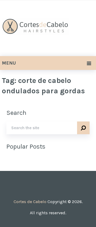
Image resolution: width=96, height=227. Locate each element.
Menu (9, 63)
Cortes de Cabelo (30, 201)
